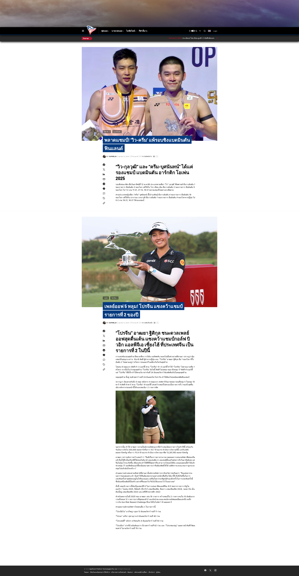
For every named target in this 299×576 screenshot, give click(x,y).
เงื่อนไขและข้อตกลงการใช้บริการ (100, 572)
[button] (83, 30)
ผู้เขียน (158, 572)
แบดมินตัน (117, 132)
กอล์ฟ (106, 298)
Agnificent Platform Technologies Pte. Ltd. (103, 569)
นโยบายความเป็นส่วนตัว (118, 572)
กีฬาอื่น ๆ (107, 132)
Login (215, 31)
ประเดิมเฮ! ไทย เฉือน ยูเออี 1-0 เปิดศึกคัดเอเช (178, 38)
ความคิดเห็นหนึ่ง (147, 323)
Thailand (210, 32)
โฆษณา (86, 572)
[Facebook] (205, 570)
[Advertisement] (123, 7)
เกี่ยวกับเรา (151, 572)
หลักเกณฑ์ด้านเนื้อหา (140, 572)
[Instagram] (215, 570)
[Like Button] (154, 156)
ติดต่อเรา (130, 572)
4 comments (147, 156)
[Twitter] (210, 570)
